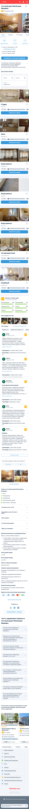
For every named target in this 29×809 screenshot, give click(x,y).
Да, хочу (8, 464)
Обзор (3, 34)
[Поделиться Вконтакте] (18, 608)
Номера (10, 34)
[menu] (27, 2)
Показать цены (14, 113)
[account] (23, 2)
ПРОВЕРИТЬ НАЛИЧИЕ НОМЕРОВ (14, 58)
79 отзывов (19, 34)
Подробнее (7, 806)
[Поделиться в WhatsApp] (11, 608)
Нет (21, 464)
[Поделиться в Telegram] (14, 608)
